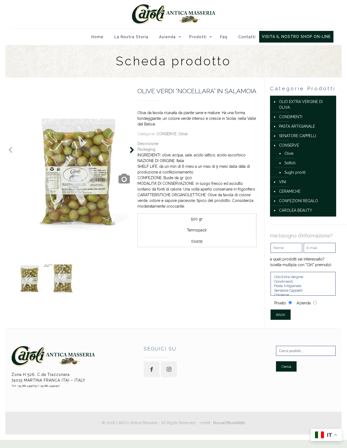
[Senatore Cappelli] (303, 290)
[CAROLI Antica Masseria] (173, 14)
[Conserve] (303, 295)
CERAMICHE (289, 191)
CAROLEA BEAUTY (295, 210)
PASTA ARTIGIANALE (297, 126)
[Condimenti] (303, 281)
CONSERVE (166, 134)
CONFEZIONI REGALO (298, 201)
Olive (182, 134)
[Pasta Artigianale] (303, 286)
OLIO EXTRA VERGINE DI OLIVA (301, 104)
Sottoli (289, 163)
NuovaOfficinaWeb (229, 423)
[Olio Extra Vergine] (303, 277)
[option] (73, 175)
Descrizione (147, 143)
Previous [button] (9, 151)
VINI (282, 182)
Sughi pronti (295, 172)
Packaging (146, 149)
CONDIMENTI (290, 117)
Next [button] (131, 151)
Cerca (286, 366)
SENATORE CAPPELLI (297, 136)
